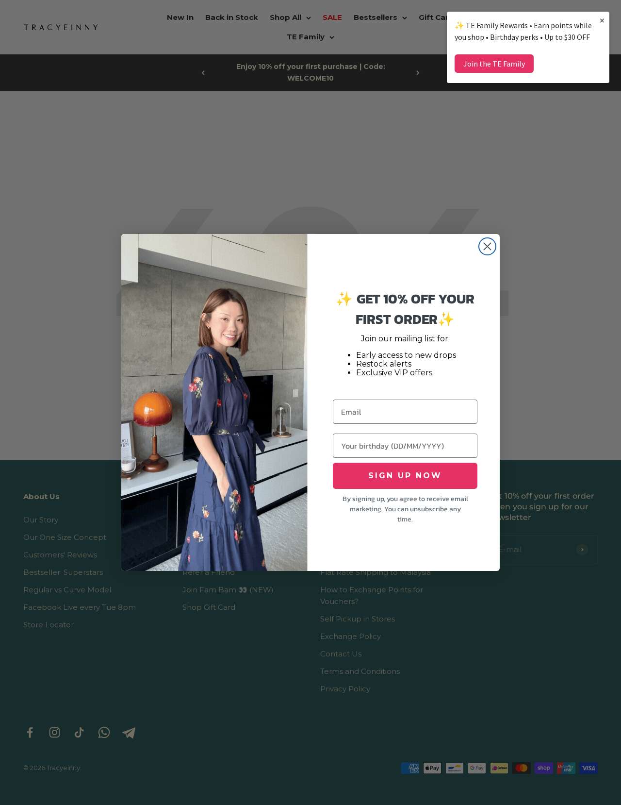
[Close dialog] (487, 246)
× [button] (602, 20)
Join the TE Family (494, 63)
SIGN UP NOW (405, 475)
